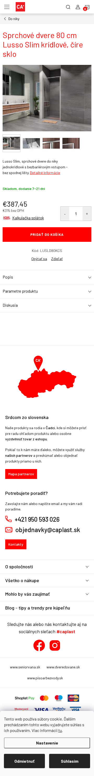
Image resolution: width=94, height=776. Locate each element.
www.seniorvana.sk (25, 667)
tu (60, 730)
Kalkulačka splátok (28, 217)
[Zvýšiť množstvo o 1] (87, 214)
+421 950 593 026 (37, 519)
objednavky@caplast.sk (47, 529)
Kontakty (15, 544)
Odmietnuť (24, 761)
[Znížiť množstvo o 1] (65, 214)
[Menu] (7, 7)
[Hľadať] (68, 7)
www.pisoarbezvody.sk (45, 678)
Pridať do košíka (47, 234)
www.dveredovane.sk (63, 667)
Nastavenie (47, 742)
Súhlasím (69, 761)
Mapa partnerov (21, 474)
